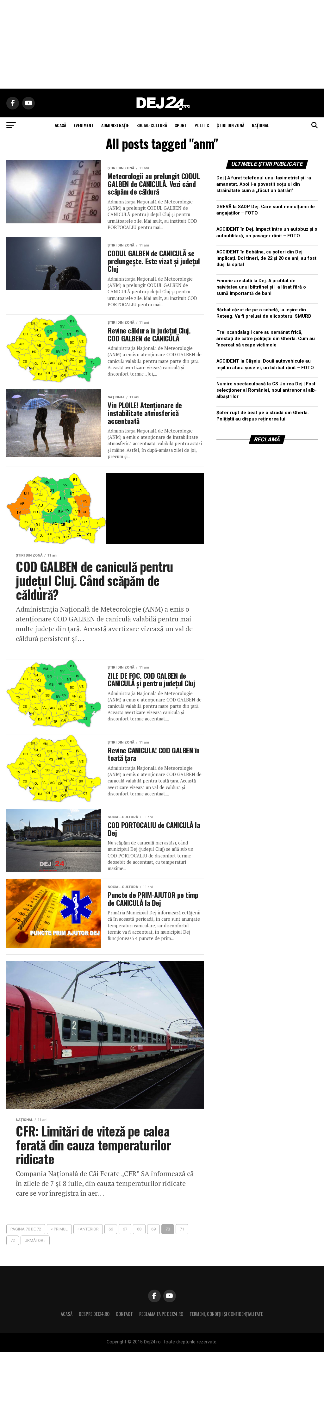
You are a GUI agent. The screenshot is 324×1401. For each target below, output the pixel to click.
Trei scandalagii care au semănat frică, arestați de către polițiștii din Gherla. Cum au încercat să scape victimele (265, 339)
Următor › (35, 1240)
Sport (181, 125)
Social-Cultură (151, 125)
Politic (202, 125)
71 (182, 1229)
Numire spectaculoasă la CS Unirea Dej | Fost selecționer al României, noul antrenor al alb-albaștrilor (266, 390)
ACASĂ (60, 125)
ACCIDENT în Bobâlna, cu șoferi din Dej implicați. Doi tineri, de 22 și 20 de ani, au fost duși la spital (266, 258)
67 (125, 1229)
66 (111, 1229)
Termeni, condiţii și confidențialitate (226, 1314)
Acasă (66, 1314)
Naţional (260, 125)
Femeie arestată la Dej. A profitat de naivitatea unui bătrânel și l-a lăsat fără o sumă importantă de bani (261, 287)
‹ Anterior (88, 1229)
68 (139, 1229)
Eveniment (84, 125)
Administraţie (115, 125)
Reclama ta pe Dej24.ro (161, 1314)
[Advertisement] (162, 44)
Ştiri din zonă (230, 125)
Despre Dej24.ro (94, 1314)
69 (153, 1229)
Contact (124, 1314)
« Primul (59, 1229)
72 (12, 1240)
